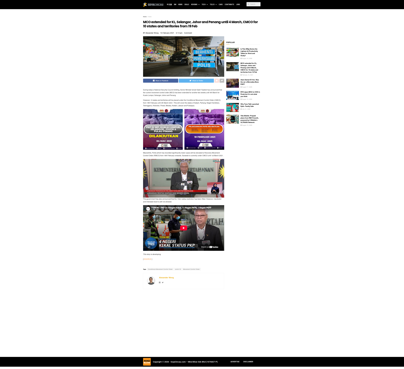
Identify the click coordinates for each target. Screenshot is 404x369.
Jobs (238, 4)
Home (145, 16)
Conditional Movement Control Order (160, 269)
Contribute (229, 4)
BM (175, 4)
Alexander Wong (166, 277)
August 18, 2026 (247, 58)
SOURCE (147, 259)
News (180, 4)
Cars (221, 4)
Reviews (194, 4)
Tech (204, 4)
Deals (187, 4)
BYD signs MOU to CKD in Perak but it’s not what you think (250, 94)
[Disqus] (183, 322)
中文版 (169, 4)
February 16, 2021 (247, 75)
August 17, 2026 (247, 87)
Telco (212, 4)
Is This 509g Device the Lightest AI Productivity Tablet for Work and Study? (249, 52)
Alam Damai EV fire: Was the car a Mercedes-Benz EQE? (250, 82)
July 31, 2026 (246, 109)
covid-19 (178, 269)
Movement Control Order (191, 269)
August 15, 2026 (247, 125)
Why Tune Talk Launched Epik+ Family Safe (250, 105)
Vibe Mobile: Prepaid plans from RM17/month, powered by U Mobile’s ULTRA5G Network (250, 119)
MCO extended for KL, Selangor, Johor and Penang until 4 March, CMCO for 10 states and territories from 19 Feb (249, 67)
